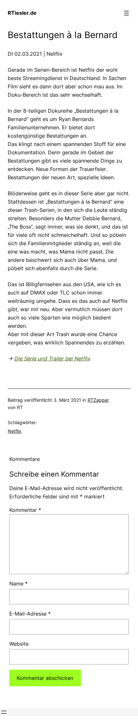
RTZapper (98, 400)
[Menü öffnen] (126, 13)
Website (19, 643)
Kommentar (25, 510)
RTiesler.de (22, 13)
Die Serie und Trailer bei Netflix (52, 358)
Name (18, 583)
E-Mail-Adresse (30, 613)
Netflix (15, 431)
